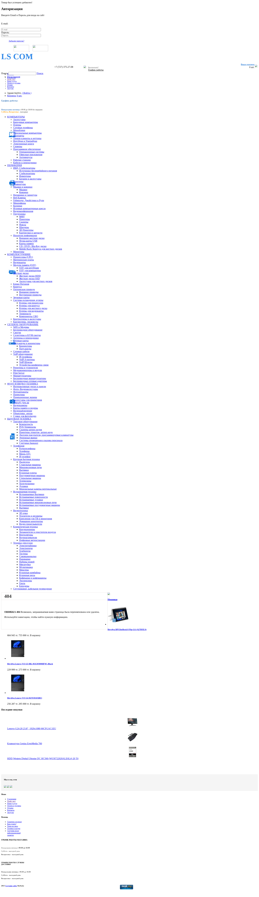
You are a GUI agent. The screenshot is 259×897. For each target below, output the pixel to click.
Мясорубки (25, 564)
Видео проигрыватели (30, 524)
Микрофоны (19, 203)
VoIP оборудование (23, 354)
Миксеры (24, 570)
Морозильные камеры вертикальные (38, 489)
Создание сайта (11, 886)
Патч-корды (25, 348)
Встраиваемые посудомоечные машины (39, 505)
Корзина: (11, 95)
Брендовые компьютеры (25, 122)
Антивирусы (25, 157)
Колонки (17, 206)
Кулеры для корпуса (29, 305)
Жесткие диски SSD (29, 278)
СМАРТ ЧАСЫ (21, 402)
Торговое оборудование (25, 421)
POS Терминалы (27, 427)
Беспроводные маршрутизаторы (29, 378)
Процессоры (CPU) (23, 257)
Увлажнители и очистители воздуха (37, 532)
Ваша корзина (247, 64)
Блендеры (24, 586)
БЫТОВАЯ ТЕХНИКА (19, 419)
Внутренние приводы (30, 295)
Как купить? (11, 824)
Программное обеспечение (27, 149)
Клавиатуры (19, 184)
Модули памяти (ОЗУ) (24, 265)
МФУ (22, 216)
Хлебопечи (25, 551)
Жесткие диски (21, 273)
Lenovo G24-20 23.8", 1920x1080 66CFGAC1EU (31, 728)
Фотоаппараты (20, 392)
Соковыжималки (27, 556)
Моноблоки (19, 130)
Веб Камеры (19, 197)
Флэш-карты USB (28, 241)
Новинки (112, 599)
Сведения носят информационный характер (14, 833)
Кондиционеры (27, 529)
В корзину (35, 635)
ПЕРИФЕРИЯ (14, 165)
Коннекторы (25, 346)
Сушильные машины (30, 464)
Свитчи (17, 332)
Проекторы (19, 394)
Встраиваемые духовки (31, 499)
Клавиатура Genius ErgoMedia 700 (24, 743)
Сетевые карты (21, 340)
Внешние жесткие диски (32, 238)
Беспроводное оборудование (27, 330)
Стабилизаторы (27, 173)
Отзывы (10, 85)
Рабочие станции (22, 160)
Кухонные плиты (28, 472)
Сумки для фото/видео (24, 416)
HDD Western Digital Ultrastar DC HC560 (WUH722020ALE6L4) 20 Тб (42, 758)
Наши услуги (12, 81)
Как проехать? (93, 67)
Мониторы (18, 251)
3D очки (23, 513)
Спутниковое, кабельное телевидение (32, 588)
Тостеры (23, 553)
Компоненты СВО (28, 316)
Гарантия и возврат (14, 822)
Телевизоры (25, 481)
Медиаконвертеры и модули (27, 370)
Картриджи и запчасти (30, 232)
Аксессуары (19, 119)
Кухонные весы (27, 575)
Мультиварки (26, 567)
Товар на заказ (12, 826)
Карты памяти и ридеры (25, 408)
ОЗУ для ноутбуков (29, 268)
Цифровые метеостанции (32, 540)
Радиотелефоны (27, 448)
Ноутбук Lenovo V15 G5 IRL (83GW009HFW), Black (30, 664)
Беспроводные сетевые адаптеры (30, 381)
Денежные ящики (28, 437)
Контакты (10, 86)
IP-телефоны (25, 357)
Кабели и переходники (25, 162)
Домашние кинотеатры (31, 521)
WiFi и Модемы (21, 327)
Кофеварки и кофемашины (32, 578)
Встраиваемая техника (24, 491)
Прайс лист (11, 79)
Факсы (22, 224)
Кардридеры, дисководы (25, 321)
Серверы (17, 146)
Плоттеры (18, 181)
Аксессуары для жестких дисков (35, 281)
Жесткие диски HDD (30, 276)
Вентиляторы (26, 535)
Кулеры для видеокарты (31, 311)
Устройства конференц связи (34, 365)
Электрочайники (28, 545)
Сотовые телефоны (23, 127)
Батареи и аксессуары (30, 179)
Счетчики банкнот (28, 443)
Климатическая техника (25, 526)
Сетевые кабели (21, 351)
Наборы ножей (26, 561)
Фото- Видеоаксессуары (25, 389)
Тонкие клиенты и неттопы (27, 138)
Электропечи (26, 548)
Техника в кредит (13, 828)
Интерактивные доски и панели (29, 386)
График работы (96, 70)
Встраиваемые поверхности (33, 497)
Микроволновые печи (30, 467)
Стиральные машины (30, 478)
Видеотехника (20, 510)
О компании (11, 78)
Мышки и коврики (22, 187)
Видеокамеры (20, 405)
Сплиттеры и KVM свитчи (27, 335)
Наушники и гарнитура (25, 195)
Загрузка (10, 88)
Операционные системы (31, 152)
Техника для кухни (23, 543)
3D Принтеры (26, 230)
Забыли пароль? (16, 41)
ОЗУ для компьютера (30, 270)
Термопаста (25, 313)
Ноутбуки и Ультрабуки (25, 141)
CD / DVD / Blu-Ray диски (32, 246)
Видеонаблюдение (22, 410)
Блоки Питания (21, 284)
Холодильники (26, 483)
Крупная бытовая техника (26, 459)
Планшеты (18, 135)
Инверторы (25, 176)
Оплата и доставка (13, 83)
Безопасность (26, 424)
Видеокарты (19, 262)
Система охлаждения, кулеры (28, 300)
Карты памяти (26, 243)
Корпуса (17, 286)
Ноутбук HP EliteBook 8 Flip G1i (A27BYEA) (127, 629)
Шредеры (24, 227)
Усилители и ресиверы (30, 516)
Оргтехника (19, 214)
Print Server (18, 373)
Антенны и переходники (26, 338)
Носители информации (25, 235)
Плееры (17, 125)
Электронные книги (23, 143)
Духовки (23, 486)
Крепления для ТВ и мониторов (35, 518)
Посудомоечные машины (32, 475)
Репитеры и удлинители (25, 367)
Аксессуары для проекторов (27, 400)
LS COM (17, 56)
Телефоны (24, 451)
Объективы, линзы (23, 413)
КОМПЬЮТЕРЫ (16, 117)
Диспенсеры (25, 580)
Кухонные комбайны (29, 572)
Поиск (4, 73)
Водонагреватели (28, 537)
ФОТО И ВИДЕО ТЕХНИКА (22, 384)
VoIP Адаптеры (27, 359)
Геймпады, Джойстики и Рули (28, 200)
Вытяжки (24, 470)
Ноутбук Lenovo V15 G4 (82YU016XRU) (24, 698)
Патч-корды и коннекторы (26, 343)
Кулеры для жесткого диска (33, 308)
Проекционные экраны (25, 397)
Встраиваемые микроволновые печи (38, 502)
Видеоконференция (23, 211)
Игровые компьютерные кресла (29, 208)
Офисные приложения (30, 154)
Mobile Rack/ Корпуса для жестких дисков (40, 249)
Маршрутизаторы (22, 375)
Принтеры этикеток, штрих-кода (36, 432)
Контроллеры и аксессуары (27, 319)
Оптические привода (24, 289)
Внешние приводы (29, 292)
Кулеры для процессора (31, 303)
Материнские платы (23, 259)
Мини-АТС (25, 454)
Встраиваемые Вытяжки (31, 494)
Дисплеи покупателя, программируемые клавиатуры (46, 435)
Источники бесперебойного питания (38, 170)
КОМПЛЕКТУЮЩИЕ (19, 254)
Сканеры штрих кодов (30, 429)
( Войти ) (26, 93)
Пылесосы (24, 462)
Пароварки (24, 559)
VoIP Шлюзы (25, 362)
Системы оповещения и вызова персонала (41, 440)
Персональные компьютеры (27, 133)
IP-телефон (24, 456)
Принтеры (24, 219)
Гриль (22, 583)
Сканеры (23, 222)
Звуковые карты (21, 297)
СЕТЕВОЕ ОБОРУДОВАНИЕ (22, 324)
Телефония (18, 446)
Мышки (23, 189)
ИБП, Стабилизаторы (24, 168)
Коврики (23, 192)
